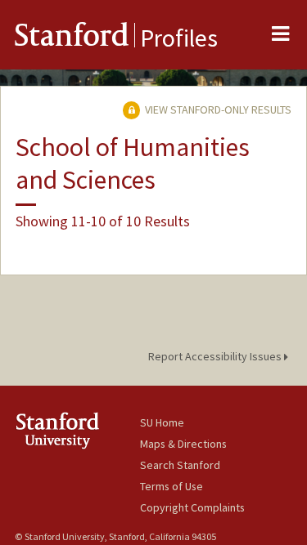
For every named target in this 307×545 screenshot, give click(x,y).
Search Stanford (180, 465)
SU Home (162, 422)
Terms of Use (171, 486)
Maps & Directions (183, 443)
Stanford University (77, 430)
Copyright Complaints (192, 507)
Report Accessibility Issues (216, 356)
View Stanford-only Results (216, 109)
